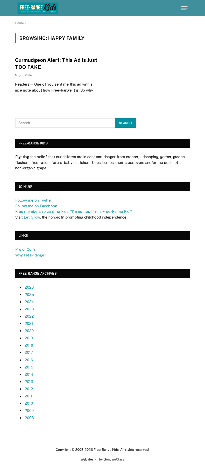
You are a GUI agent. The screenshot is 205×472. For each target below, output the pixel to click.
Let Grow (32, 217)
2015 (29, 367)
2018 (29, 345)
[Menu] (184, 8)
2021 (29, 323)
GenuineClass (114, 459)
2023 (29, 309)
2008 (29, 418)
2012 (29, 389)
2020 (29, 331)
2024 (29, 302)
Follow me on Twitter (33, 200)
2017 (29, 352)
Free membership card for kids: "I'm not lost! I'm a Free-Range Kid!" (73, 211)
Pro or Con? (25, 249)
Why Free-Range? (30, 255)
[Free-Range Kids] (38, 8)
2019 (29, 338)
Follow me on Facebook (36, 206)
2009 (29, 410)
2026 (29, 287)
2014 (29, 374)
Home (19, 23)
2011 (28, 396)
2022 (29, 316)
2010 (29, 403)
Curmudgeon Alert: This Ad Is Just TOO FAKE (56, 63)
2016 (29, 360)
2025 (29, 294)
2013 (29, 381)
